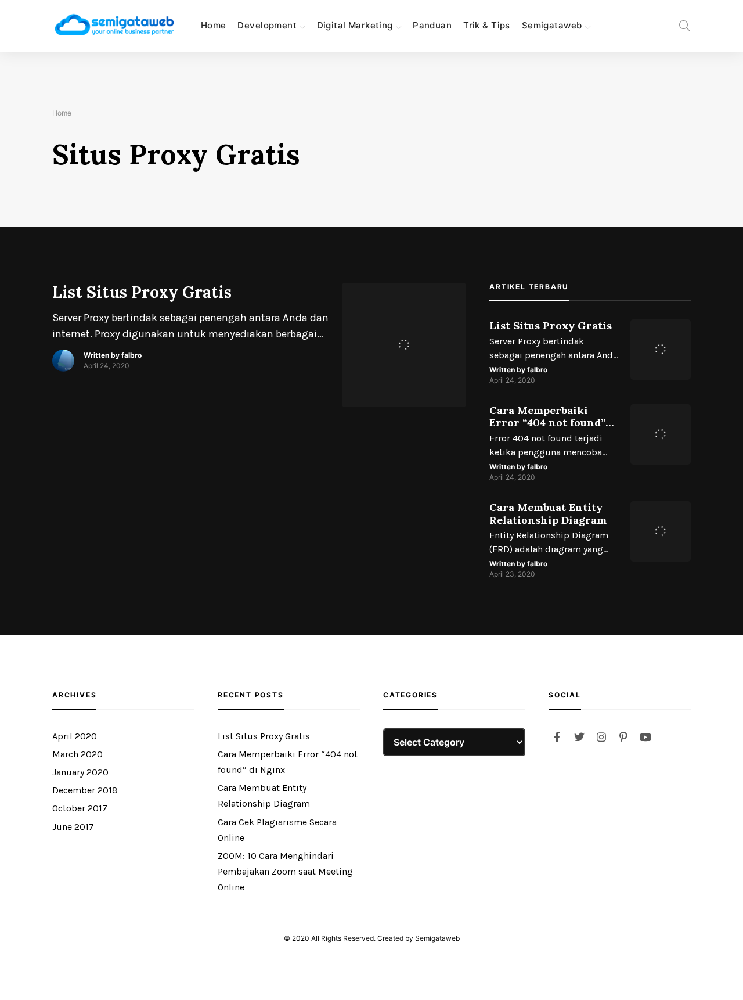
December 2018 (85, 790)
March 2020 (77, 754)
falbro (131, 355)
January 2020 (80, 772)
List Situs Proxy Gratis (142, 293)
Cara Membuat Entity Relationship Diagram (548, 513)
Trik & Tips (486, 25)
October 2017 (79, 808)
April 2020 (74, 736)
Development (267, 25)
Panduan (432, 25)
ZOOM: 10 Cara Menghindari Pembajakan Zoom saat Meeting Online (285, 871)
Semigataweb (552, 25)
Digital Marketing (355, 25)
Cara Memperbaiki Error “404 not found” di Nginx (547, 416)
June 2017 (73, 826)
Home (213, 25)
